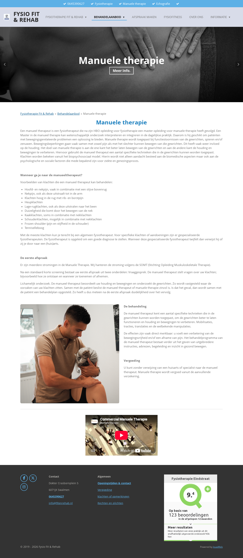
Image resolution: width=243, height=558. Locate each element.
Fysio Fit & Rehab (26, 17)
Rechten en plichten (110, 503)
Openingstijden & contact (114, 483)
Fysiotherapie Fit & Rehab (37, 113)
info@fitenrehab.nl (61, 503)
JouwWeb (218, 546)
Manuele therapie (94, 113)
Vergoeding (105, 490)
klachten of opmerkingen (113, 496)
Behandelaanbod (68, 113)
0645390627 (56, 496)
